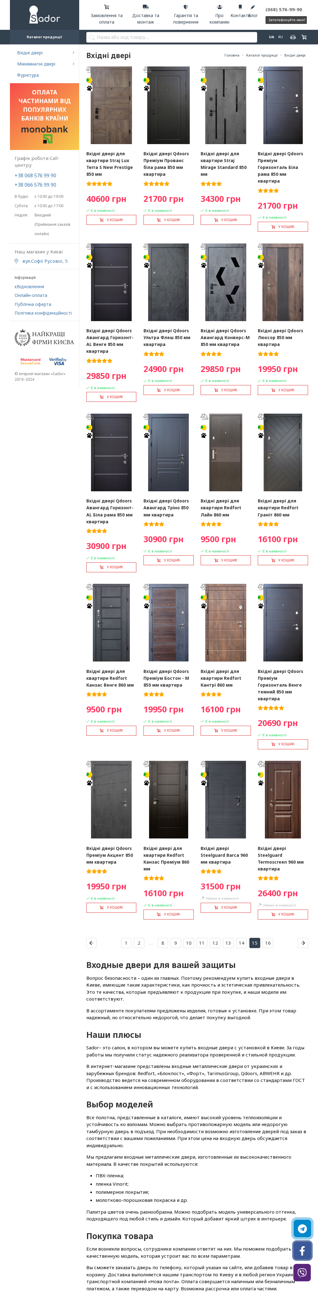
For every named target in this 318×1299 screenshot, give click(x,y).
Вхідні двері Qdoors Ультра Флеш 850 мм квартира (166, 337)
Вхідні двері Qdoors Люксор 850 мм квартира (280, 337)
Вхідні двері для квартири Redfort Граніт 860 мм (278, 507)
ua (271, 36)
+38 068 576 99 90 (35, 175)
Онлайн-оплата (31, 295)
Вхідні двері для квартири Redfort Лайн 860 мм (221, 507)
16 (268, 943)
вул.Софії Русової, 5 (44, 261)
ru (280, 36)
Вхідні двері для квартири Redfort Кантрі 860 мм (221, 678)
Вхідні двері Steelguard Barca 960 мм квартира (224, 855)
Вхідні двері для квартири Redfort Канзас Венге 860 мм (110, 678)
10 (189, 943)
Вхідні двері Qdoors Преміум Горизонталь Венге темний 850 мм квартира (280, 685)
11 (202, 943)
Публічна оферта (33, 304)
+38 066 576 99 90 (35, 184)
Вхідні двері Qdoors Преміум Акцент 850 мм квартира (109, 855)
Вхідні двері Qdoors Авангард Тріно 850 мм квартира (166, 507)
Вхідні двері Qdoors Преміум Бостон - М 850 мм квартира (166, 678)
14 (241, 943)
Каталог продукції (44, 36)
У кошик (115, 220)
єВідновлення (29, 286)
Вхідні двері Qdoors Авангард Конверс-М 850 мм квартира (225, 337)
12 (215, 943)
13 (228, 943)
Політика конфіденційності (43, 313)
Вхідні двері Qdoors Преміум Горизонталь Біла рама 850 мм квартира (280, 167)
